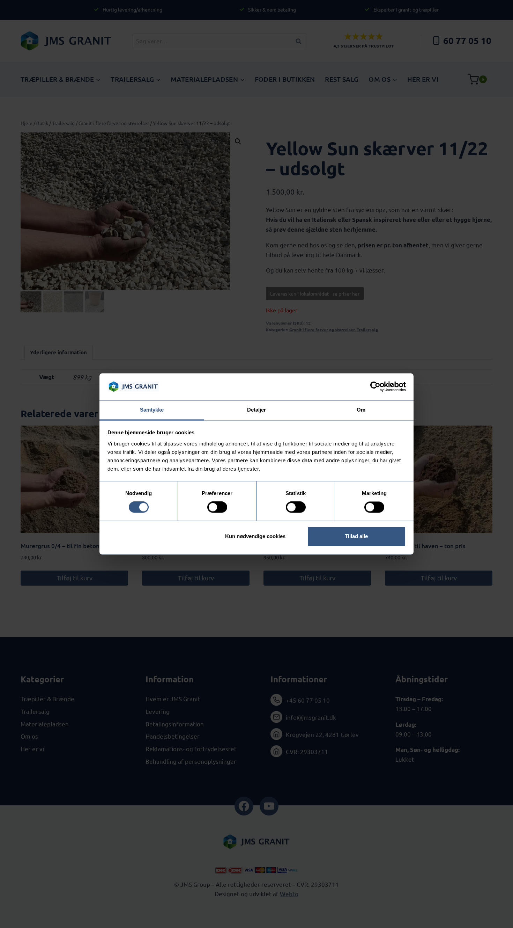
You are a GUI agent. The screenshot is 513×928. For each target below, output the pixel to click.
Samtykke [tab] (152, 410)
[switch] (217, 507)
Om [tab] (361, 410)
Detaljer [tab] (256, 410)
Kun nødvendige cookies (255, 536)
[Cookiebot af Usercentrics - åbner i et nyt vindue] (375, 387)
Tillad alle (356, 536)
